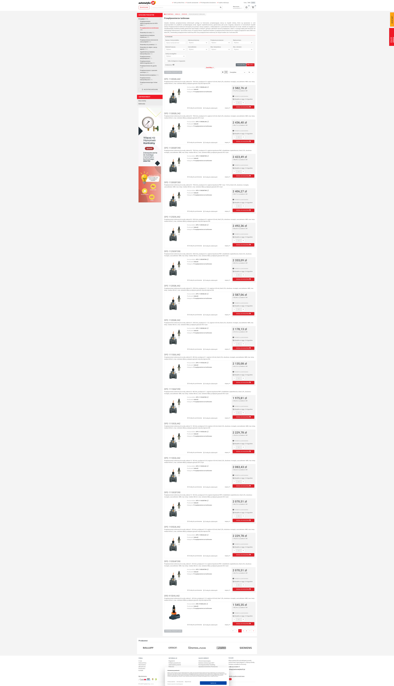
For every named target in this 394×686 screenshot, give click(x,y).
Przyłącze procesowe (217, 40)
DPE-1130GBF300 (172, 182)
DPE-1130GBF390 (172, 148)
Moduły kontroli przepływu (149, 75)
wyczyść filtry (241, 64)
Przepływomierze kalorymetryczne (146, 79)
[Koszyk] (252, 7)
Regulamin (172, 661)
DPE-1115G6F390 (172, 389)
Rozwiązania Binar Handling (207, 664)
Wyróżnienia (142, 664)
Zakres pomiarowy (193, 40)
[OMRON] (148, 648)
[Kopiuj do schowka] (208, 87)
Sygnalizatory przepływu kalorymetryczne (147, 53)
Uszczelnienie (192, 47)
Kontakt (141, 670)
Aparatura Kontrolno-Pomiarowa (208, 666)
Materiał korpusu (170, 47)
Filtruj (251, 64)
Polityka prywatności (175, 663)
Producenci (142, 668)
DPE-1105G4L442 (172, 527)
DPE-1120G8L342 (172, 320)
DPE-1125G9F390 (172, 251)
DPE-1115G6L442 (172, 354)
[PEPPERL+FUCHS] (172, 648)
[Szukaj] (221, 7)
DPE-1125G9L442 (172, 217)
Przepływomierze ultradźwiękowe (146, 57)
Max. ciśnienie (237, 47)
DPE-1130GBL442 (172, 79)
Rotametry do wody (147, 32)
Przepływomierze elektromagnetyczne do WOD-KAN (149, 23)
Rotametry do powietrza (148, 44)
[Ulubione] (246, 7)
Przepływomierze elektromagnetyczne (147, 62)
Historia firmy (142, 663)
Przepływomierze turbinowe (149, 29)
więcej (227, 108)
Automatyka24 (169, 14)
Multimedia (142, 104)
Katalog (177, 14)
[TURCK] (246, 648)
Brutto (253, 2)
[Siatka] (222, 72)
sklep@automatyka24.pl (237, 669)
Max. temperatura (216, 47)
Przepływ (143, 19)
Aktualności (142, 666)
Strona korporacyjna (205, 661)
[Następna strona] (250, 631)
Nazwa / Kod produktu (172, 40)
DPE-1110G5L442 (172, 423)
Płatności (171, 666)
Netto (249, 2)
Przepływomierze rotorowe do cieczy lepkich (149, 41)
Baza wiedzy (142, 101)
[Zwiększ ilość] (243, 102)
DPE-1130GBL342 (172, 113)
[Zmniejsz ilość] (234, 102)
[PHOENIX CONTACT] (197, 648)
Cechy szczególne (170, 53)
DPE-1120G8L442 (172, 286)
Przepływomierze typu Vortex (148, 83)
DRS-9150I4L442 (172, 596)
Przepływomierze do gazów (148, 67)
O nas (140, 661)
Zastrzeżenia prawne (175, 664)
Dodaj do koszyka (242, 107)
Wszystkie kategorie (150, 89)
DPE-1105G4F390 (172, 561)
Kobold (196, 89)
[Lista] (226, 72)
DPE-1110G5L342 (172, 458)
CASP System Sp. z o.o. (147, 684)
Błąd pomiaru (237, 40)
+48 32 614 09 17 (234, 667)
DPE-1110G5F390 (172, 492)
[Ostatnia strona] (253, 631)
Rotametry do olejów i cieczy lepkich (148, 48)
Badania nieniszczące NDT (206, 663)
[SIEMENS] (221, 648)
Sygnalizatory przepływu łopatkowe (147, 36)
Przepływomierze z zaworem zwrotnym (148, 71)
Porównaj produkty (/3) (173, 72)
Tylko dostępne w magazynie (176, 61)
